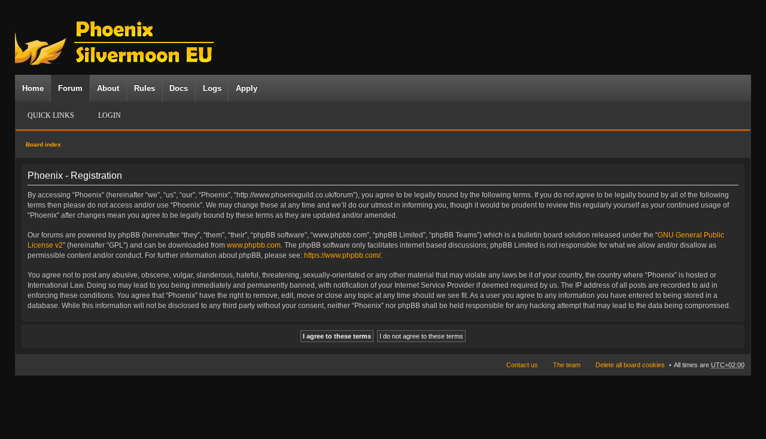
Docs (178, 88)
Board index (43, 144)
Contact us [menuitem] (522, 364)
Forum (70, 88)
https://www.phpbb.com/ (342, 255)
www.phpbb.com (254, 245)
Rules (144, 88)
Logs (212, 88)
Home (33, 88)
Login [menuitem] (109, 115)
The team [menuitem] (566, 364)
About (108, 88)
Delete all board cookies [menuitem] (630, 364)
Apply (246, 88)
